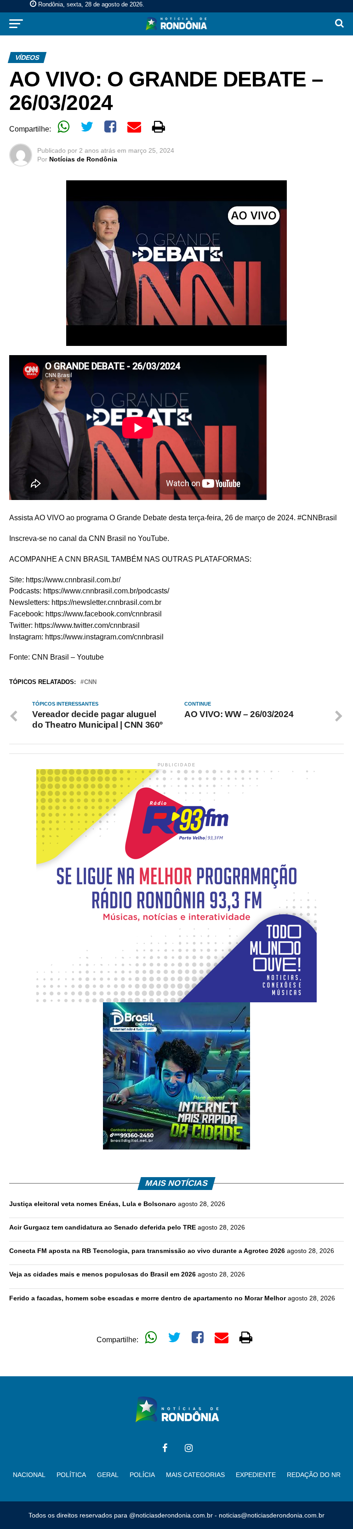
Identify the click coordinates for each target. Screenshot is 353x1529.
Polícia (142, 1474)
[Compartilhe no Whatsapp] (63, 126)
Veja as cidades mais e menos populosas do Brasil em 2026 (102, 1274)
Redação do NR (314, 1474)
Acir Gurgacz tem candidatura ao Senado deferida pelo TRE (102, 1227)
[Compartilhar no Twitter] (86, 126)
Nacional (29, 1474)
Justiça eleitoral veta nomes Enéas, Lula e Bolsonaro (92, 1203)
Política (71, 1474)
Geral (108, 1474)
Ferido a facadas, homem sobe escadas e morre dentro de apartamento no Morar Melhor (147, 1298)
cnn (90, 682)
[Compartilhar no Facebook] (110, 126)
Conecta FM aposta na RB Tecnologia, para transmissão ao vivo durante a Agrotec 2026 (147, 1250)
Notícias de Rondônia (83, 159)
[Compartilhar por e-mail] (134, 126)
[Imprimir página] (158, 126)
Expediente (256, 1474)
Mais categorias (195, 1474)
